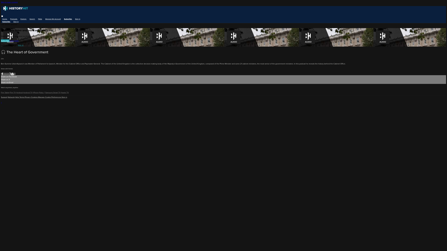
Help (17, 97)
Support (4, 97)
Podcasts (14, 19)
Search (32, 19)
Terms (22, 97)
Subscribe (5, 40)
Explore (23, 19)
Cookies (34, 97)
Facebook (5, 74)
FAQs (40, 19)
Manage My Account (53, 19)
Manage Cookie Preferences (50, 97)
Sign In (16, 21)
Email (13, 74)
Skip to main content (9, 2)
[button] (2, 16)
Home (4, 19)
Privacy (28, 97)
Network (11, 97)
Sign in (77, 19)
